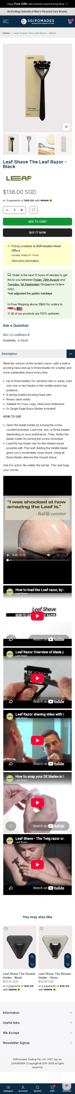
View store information (25, 260)
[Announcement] (37, 4)
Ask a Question (16, 325)
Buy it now (37, 232)
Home (6, 33)
